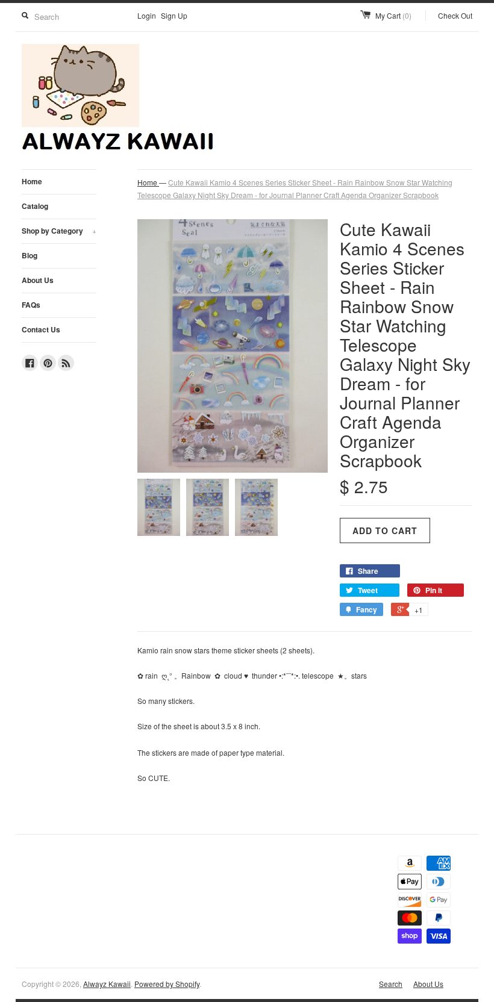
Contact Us (41, 329)
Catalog (35, 206)
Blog (29, 255)
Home (32, 181)
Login (146, 15)
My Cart (393, 15)
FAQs (31, 304)
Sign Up (174, 15)
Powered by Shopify (166, 984)
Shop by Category (59, 230)
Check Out (455, 15)
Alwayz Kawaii (107, 984)
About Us (38, 280)
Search (390, 984)
